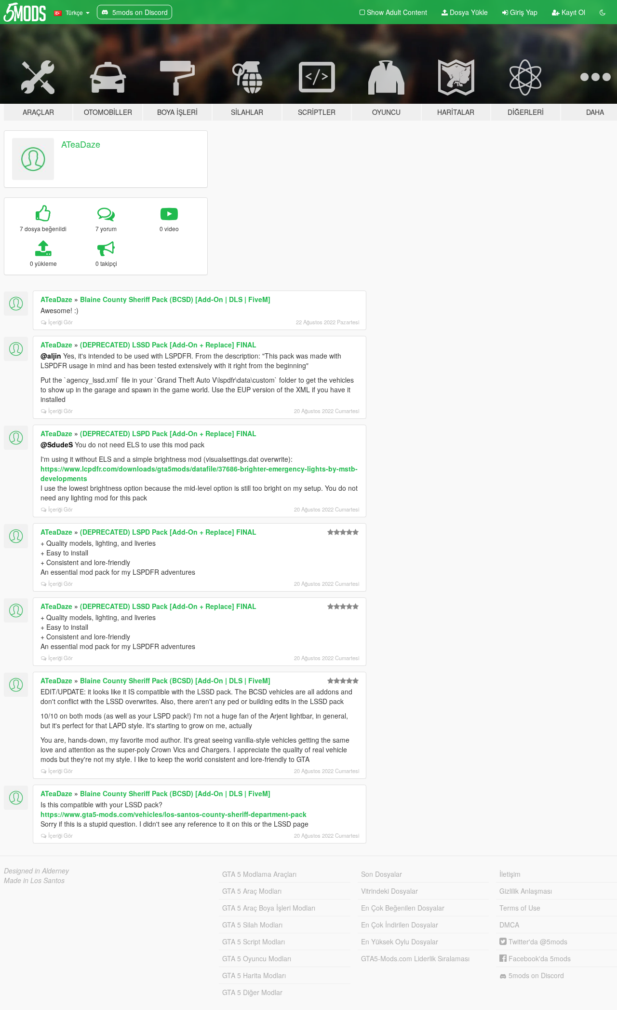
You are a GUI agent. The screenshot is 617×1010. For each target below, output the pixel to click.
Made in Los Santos (34, 880)
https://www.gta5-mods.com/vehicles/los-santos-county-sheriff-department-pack (173, 814)
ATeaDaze (80, 144)
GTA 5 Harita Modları (254, 975)
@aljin (50, 355)
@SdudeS (56, 444)
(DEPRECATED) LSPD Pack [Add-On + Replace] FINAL (168, 433)
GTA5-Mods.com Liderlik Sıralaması (415, 958)
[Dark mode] (602, 12)
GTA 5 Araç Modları (252, 891)
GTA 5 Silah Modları (252, 924)
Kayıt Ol (572, 12)
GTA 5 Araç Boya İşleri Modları (268, 908)
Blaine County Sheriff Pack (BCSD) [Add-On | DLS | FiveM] (175, 299)
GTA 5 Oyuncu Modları (256, 958)
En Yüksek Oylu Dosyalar (399, 941)
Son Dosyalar (381, 874)
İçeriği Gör (60, 322)
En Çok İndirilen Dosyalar (399, 924)
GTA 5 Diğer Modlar (252, 992)
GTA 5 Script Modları (253, 941)
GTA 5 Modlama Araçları (259, 874)
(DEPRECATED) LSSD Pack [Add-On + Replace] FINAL (168, 344)
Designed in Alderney (36, 870)
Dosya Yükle (468, 12)
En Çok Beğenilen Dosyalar (402, 908)
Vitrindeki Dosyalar (389, 891)
